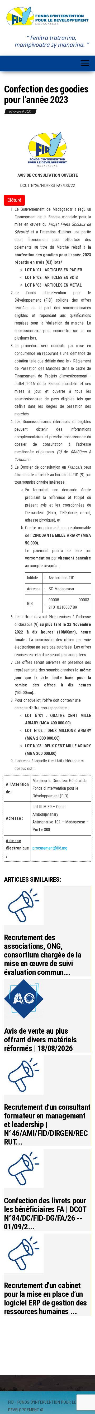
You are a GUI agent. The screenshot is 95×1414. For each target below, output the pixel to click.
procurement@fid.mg (49, 848)
